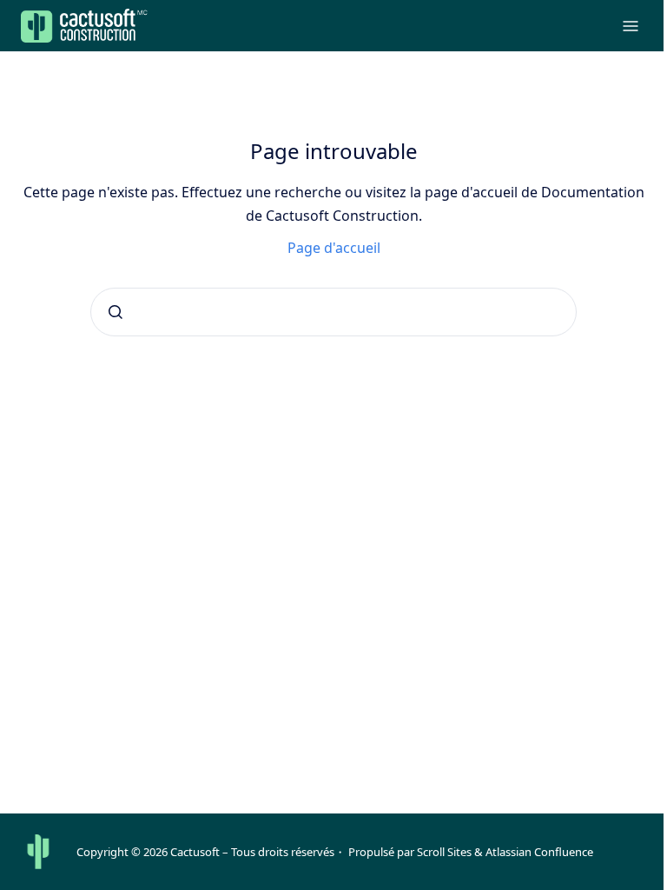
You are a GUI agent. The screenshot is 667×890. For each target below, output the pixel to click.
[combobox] (333, 312)
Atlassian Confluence (539, 852)
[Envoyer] (115, 312)
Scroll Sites (444, 852)
